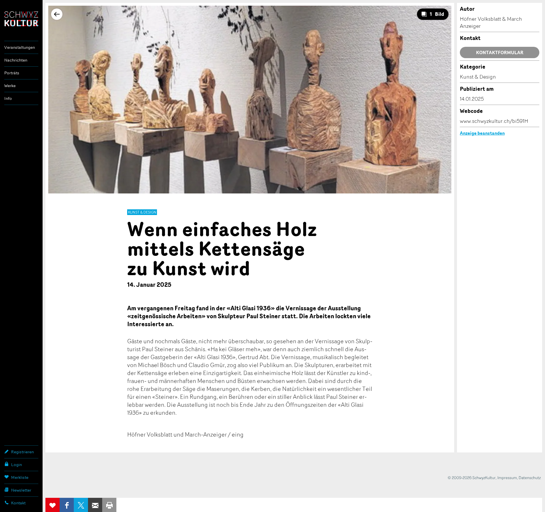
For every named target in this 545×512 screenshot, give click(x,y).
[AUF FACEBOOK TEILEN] (67, 505)
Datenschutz (530, 477)
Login (16, 464)
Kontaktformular (499, 52)
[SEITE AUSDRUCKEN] (109, 505)
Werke (10, 86)
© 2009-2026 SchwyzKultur (472, 477)
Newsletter (21, 490)
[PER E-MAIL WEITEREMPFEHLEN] (95, 505)
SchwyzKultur (21, 19)
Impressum (507, 477)
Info (8, 98)
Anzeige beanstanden (482, 133)
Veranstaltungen (19, 47)
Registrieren (22, 452)
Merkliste (19, 477)
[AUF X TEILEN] (81, 505)
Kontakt (18, 503)
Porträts (11, 73)
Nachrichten (15, 60)
